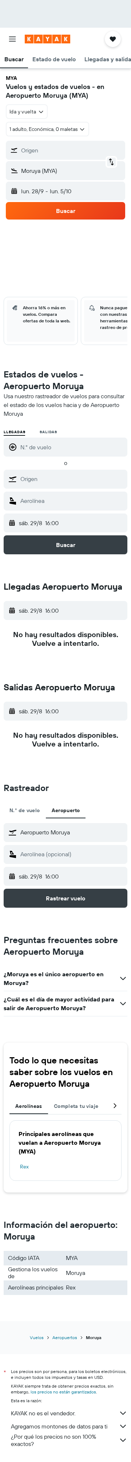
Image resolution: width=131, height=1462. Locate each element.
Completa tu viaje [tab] (76, 1106)
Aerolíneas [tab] (28, 1106)
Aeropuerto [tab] (66, 810)
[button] (12, 39)
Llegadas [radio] (14, 432)
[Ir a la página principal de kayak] (47, 39)
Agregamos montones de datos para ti (59, 1426)
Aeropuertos (64, 1337)
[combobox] (72, 479)
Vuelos (37, 1337)
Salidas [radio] (48, 432)
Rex (24, 1166)
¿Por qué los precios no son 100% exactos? (53, 1440)
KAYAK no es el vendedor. (43, 1413)
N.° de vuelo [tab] (24, 810)
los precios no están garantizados (63, 1392)
